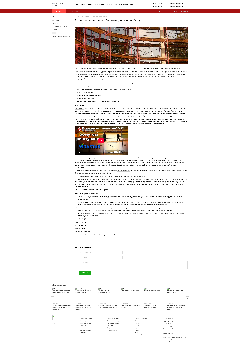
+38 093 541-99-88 (157, 6)
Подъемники (110, 325)
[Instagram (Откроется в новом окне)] (135, 4)
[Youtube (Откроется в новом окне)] (140, 4)
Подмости (83, 325)
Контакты (109, 4)
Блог (115, 4)
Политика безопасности (125, 4)
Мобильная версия (59, 326)
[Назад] (52, 299)
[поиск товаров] (69, 11)
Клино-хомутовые (81, 119)
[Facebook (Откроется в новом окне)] (137, 4)
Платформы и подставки (87, 328)
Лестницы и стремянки (86, 318)
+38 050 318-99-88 (176, 3)
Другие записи (59, 285)
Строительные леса (82, 72)
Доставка (83, 4)
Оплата (89, 4)
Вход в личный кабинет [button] (141, 318)
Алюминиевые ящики (113, 318)
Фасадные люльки (85, 330)
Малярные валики (112, 330)
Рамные (78, 158)
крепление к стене (123, 170)
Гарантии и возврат (99, 4)
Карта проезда (167, 341)
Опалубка (83, 332)
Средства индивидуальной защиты (117, 328)
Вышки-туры (141, 176)
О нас (77, 4)
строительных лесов (144, 213)
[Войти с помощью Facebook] (136, 252)
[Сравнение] (164, 11)
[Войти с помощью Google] (139, 252)
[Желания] (168, 11)
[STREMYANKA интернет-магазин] (61, 317)
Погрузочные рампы (112, 323)
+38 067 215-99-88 (157, 3)
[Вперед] (187, 299)
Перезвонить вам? (168, 329)
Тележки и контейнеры (113, 321)
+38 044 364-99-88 (176, 6)
